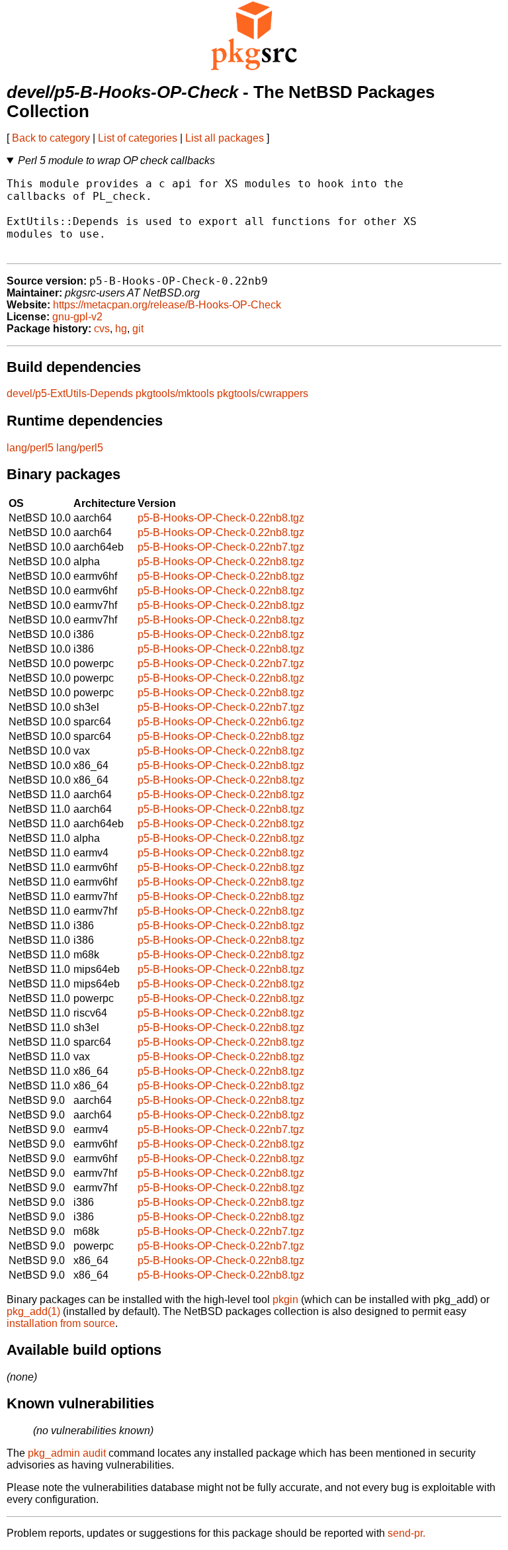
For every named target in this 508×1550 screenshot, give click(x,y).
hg (121, 328)
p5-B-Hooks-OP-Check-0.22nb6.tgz (221, 721)
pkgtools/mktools (175, 393)
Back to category (51, 138)
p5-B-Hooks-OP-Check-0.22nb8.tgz (221, 518)
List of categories (137, 138)
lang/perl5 (30, 447)
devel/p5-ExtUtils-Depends (70, 393)
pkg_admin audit (67, 1453)
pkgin (285, 1299)
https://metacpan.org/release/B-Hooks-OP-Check (167, 304)
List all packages (224, 138)
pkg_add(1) (33, 1311)
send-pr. (406, 1533)
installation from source (61, 1323)
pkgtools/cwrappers (262, 393)
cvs (102, 328)
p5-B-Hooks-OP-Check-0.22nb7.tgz (221, 547)
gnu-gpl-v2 (77, 316)
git (138, 328)
